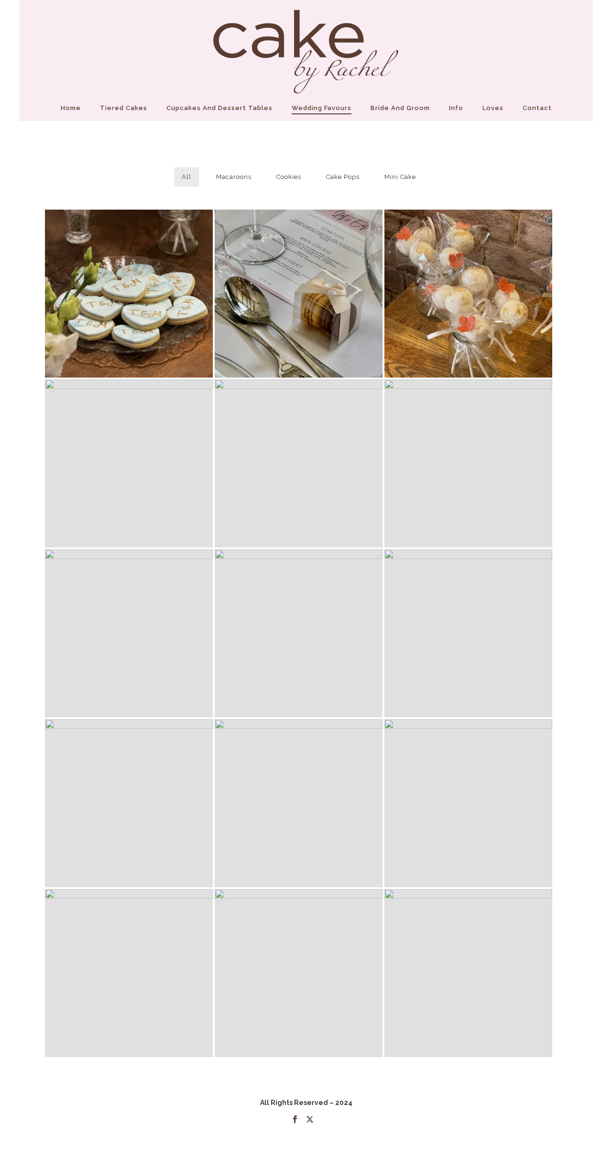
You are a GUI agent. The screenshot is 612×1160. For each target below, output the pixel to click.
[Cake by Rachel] (306, 48)
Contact (537, 108)
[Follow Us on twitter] (310, 1119)
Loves (492, 108)
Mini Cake (400, 176)
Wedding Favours (321, 108)
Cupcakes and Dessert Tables (219, 108)
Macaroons (233, 176)
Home (71, 108)
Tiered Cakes (123, 108)
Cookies (288, 176)
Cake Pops (343, 176)
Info (456, 108)
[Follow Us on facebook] (295, 1119)
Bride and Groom (400, 108)
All (186, 176)
